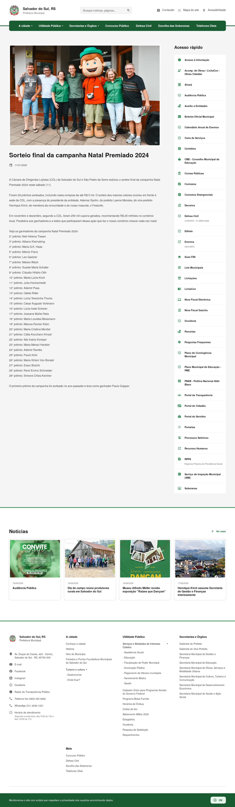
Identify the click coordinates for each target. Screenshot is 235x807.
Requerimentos (131, 735)
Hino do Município (76, 654)
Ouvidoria (128, 724)
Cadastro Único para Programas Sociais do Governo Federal (144, 691)
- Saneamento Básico (134, 678)
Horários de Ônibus (133, 704)
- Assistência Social (133, 652)
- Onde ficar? (73, 679)
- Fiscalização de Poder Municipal (141, 662)
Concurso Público (75, 755)
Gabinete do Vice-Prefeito (193, 649)
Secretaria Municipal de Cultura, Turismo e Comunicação (202, 678)
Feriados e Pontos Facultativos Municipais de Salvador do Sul (89, 660)
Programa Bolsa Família (136, 698)
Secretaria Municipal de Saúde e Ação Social (200, 695)
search (128, 10)
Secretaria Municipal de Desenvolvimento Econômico (202, 686)
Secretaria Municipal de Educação (198, 662)
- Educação (129, 657)
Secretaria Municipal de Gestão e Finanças (197, 655)
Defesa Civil (72, 760)
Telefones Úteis (74, 771)
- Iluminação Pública (134, 667)
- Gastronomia (74, 674)
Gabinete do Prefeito (190, 643)
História (70, 649)
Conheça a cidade (76, 643)
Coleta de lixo (130, 709)
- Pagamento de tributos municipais (142, 673)
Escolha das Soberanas (79, 765)
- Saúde (127, 683)
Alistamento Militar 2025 (136, 714)
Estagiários (129, 719)
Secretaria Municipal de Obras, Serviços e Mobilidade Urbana (202, 669)
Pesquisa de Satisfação (135, 729)
